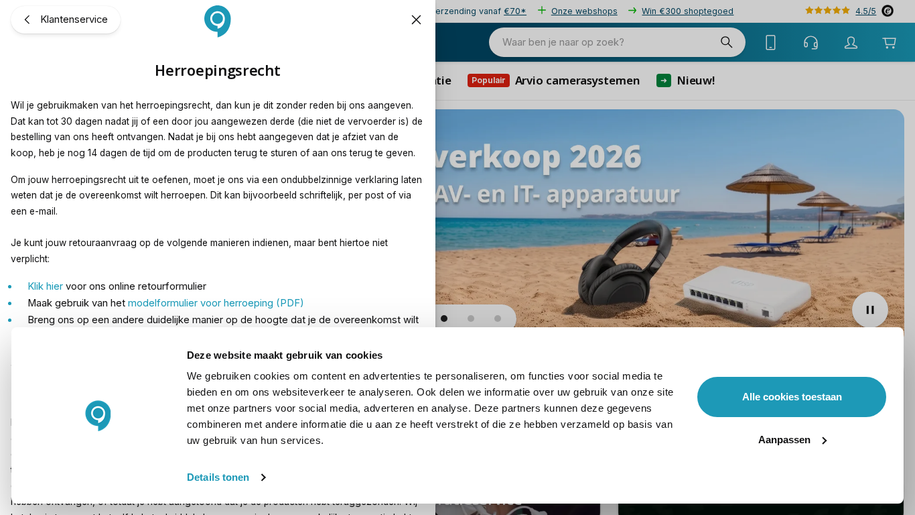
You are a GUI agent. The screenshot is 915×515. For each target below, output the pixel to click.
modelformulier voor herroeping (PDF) (216, 303)
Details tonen (218, 477)
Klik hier (45, 286)
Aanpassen (784, 439)
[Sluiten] (417, 20)
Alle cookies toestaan (792, 396)
